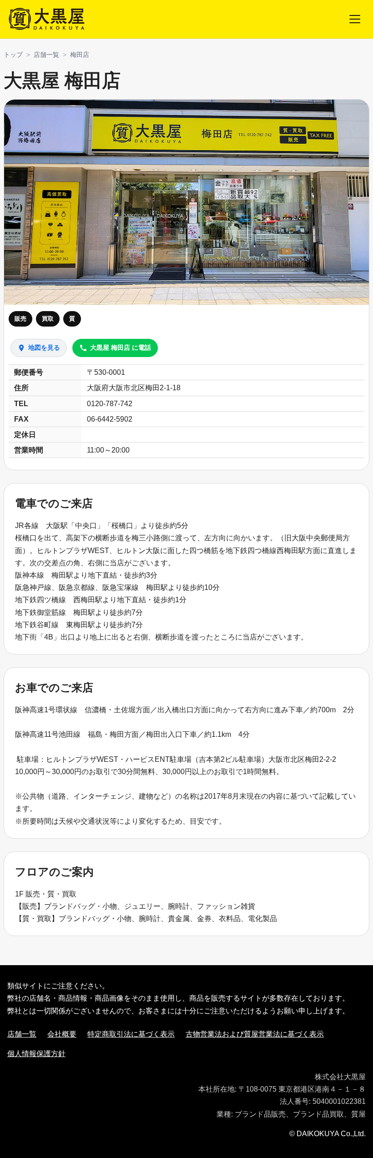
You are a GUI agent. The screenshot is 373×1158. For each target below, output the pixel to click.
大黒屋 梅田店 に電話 (115, 348)
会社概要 (61, 1034)
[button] (186, 202)
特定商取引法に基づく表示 (131, 1034)
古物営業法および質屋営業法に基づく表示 (255, 1034)
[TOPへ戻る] (47, 19)
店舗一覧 (46, 54)
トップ (13, 54)
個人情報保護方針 (36, 1053)
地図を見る (38, 348)
